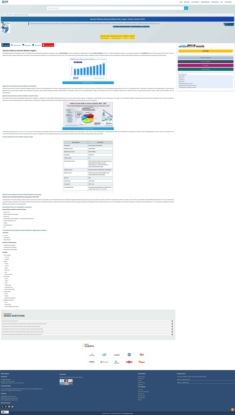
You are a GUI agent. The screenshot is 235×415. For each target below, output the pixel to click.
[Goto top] (232, 409)
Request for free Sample (117, 19)
